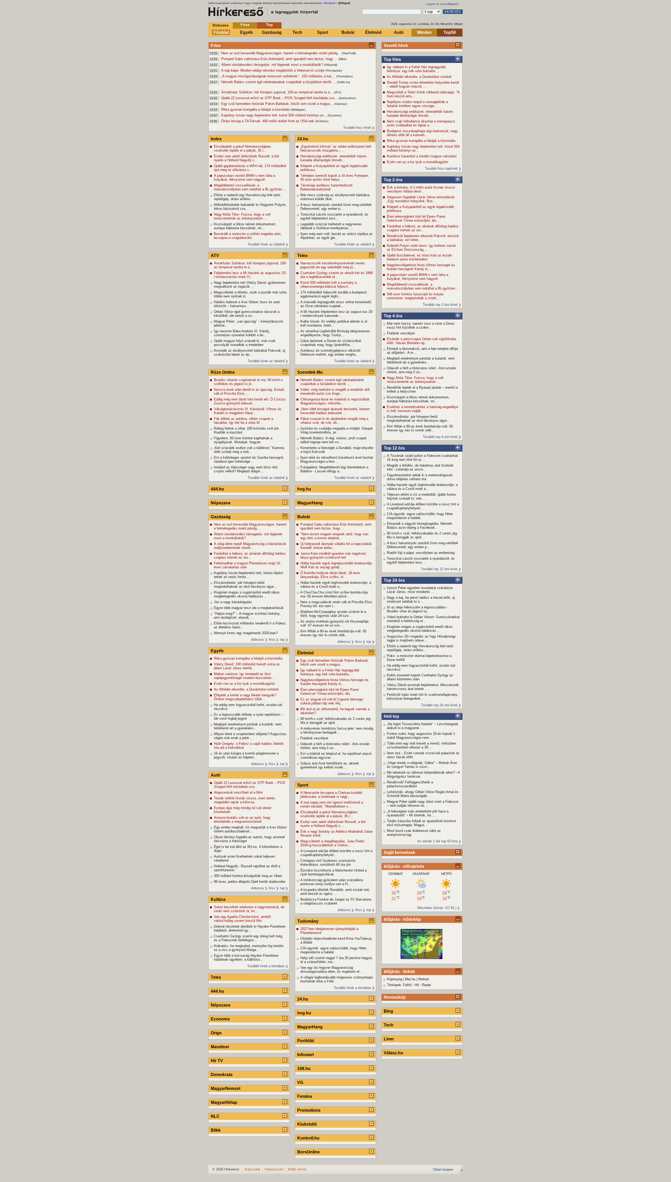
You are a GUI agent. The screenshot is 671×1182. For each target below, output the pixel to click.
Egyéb (246, 32)
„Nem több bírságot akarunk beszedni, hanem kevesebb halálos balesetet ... (335, 411)
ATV (215, 255)
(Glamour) (340, 103)
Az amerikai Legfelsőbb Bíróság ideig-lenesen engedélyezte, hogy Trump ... (335, 333)
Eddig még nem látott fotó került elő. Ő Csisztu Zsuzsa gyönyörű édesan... (249, 401)
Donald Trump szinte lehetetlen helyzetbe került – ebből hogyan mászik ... (423, 84)
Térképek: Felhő (399, 985)
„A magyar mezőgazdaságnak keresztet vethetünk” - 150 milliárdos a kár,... (278, 76)
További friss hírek (357, 128)
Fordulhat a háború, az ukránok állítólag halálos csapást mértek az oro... (423, 228)
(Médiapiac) (298, 109)
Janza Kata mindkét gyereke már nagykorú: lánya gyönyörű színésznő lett (333, 555)
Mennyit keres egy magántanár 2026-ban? (246, 633)
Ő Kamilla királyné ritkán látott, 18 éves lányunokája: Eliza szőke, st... (330, 575)
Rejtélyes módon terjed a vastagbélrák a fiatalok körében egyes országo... (417, 104)
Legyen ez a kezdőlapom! (442, 4)
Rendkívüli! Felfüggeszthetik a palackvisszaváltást (410, 784)
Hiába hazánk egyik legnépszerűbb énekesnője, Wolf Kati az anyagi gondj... (336, 565)
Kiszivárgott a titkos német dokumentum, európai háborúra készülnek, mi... (418, 399)
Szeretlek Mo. (310, 372)
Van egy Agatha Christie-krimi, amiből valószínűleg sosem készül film (242, 919)
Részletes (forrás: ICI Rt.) (436, 908)
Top (269, 25)
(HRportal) (330, 64)
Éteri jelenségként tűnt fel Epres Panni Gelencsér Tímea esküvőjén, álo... (416, 218)
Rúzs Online (223, 372)
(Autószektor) (347, 98)
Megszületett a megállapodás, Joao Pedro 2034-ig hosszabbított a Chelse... (332, 843)
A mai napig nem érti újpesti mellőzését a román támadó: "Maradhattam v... (331, 804)
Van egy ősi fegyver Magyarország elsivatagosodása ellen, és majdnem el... (331, 970)
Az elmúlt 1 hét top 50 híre (437, 841)
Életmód (373, 32)
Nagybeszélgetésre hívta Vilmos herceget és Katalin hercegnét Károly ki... (421, 267)
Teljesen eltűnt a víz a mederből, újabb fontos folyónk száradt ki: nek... (421, 496)
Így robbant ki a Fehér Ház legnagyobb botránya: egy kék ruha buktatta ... (416, 69)
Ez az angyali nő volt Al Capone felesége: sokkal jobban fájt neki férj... (332, 701)
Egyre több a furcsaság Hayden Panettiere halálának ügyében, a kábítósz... (246, 957)
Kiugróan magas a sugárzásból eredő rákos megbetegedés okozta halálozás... (420, 629)
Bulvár (348, 32)
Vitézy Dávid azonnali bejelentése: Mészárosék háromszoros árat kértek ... (423, 687)
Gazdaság (272, 32)
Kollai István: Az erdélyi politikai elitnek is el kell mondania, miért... (333, 323)
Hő (417, 985)
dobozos (257, 639)
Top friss (392, 59)
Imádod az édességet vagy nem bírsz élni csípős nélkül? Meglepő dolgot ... (246, 469)
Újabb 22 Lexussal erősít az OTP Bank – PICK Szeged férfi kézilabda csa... (279, 98)
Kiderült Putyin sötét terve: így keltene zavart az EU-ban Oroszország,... (421, 248)
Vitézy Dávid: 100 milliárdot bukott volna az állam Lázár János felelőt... (247, 666)
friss (272, 639)
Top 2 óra (393, 180)
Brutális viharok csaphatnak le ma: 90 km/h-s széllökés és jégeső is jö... (248, 382)
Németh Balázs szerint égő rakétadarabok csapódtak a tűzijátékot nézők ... (279, 82)
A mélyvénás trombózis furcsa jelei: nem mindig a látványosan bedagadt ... (336, 730)
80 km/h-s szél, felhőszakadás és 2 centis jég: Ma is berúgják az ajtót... (422, 535)
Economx (220, 1019)
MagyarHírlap (224, 1102)
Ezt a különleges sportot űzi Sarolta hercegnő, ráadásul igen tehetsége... (249, 459)
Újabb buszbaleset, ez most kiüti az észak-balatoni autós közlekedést (420, 257)
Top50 (449, 32)
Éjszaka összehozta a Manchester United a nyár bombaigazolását (333, 872)
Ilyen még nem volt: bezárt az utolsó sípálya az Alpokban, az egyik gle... (336, 236)
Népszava (220, 503)
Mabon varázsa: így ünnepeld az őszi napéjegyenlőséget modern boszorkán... (244, 676)
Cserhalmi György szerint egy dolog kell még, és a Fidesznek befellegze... (248, 938)
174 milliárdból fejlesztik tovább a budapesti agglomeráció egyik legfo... (333, 294)
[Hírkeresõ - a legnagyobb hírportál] (263, 12)
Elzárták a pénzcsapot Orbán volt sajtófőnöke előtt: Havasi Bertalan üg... (421, 341)
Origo (216, 1033)
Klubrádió (307, 1124)
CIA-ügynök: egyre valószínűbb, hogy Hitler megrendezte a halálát (420, 516)
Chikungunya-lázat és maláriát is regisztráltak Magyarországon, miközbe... (335, 401)
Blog (388, 1011)
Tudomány (307, 921)
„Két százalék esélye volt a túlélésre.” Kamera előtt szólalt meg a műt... (249, 450)
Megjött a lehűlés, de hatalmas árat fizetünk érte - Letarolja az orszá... (420, 467)
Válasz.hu (393, 1053)
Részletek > (331, 3)
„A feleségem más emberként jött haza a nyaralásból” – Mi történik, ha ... (417, 813)
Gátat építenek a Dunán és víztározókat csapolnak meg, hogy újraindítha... (330, 343)
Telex (216, 977)
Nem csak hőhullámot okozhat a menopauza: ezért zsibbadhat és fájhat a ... (421, 123)
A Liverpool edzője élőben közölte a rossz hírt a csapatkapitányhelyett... (423, 506)
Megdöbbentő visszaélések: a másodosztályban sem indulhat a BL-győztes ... (423, 286)
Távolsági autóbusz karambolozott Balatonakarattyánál (326, 187)
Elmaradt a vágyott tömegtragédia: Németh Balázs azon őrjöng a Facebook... (419, 526)
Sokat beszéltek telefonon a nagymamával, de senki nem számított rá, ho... (249, 909)
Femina (304, 1096)
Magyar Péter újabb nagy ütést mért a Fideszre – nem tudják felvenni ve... (422, 803)
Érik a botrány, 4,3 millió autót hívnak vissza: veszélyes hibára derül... (421, 189)
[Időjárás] (421, 958)
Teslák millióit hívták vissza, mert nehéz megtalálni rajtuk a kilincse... (244, 800)
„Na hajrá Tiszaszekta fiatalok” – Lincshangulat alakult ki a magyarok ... (422, 726)
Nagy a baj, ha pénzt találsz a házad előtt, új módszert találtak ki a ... (421, 599)
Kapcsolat (252, 1169)
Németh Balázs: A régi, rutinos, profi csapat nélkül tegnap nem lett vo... (333, 440)
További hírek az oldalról (266, 244)
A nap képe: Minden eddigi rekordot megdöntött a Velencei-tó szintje (273, 70)
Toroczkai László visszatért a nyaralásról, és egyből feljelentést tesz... (421, 560)
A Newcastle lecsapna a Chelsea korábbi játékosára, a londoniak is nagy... (331, 795)
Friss (245, 25)
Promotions (309, 1110)
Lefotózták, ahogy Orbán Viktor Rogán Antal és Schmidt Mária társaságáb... (422, 794)
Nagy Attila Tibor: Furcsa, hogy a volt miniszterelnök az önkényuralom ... (415, 380)
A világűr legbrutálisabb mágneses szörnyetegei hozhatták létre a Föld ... (336, 979)
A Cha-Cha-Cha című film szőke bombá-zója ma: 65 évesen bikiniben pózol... (334, 594)
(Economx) (335, 115)
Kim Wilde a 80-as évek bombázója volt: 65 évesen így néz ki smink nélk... (420, 428)
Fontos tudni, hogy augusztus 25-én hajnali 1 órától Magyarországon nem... (421, 736)
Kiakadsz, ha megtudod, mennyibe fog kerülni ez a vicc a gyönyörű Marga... (248, 948)
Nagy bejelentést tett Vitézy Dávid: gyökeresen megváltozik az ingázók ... (249, 284)
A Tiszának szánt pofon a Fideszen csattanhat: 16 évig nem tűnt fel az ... (423, 458)
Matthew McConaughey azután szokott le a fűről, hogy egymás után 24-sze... (333, 614)
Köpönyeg (394, 979)
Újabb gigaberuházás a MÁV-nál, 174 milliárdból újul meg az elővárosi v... (250, 168)
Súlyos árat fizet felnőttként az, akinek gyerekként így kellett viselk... (329, 765)
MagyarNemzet (225, 1088)
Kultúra (218, 899)
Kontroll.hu (308, 1138)
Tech (297, 32)
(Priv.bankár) (334, 70)
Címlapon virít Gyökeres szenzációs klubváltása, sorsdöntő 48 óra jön (328, 863)
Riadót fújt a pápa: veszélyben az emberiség (420, 553)
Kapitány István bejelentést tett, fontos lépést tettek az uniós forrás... (248, 575)
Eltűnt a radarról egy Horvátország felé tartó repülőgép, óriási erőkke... (420, 648)
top (282, 639)
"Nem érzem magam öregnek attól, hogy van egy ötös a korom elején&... (334, 536)
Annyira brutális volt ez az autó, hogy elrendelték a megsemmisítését (242, 819)
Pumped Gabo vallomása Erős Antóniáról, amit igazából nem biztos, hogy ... (279, 59)
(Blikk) (342, 59)
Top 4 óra (393, 316)
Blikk (216, 1130)
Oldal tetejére (443, 1170)
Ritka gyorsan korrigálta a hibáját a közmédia (256, 109)
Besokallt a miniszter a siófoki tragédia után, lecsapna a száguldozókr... (248, 236)
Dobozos (221, 25)
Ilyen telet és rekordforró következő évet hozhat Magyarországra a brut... (336, 459)
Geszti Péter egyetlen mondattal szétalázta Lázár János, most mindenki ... (420, 590)
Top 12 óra (394, 448)
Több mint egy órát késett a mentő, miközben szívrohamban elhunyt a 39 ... (421, 745)
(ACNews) (321, 121)
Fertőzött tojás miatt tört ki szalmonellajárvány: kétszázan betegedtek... (422, 696)
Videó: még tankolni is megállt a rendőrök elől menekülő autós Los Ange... (335, 391)
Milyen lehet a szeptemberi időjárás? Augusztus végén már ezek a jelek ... (250, 736)
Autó (399, 32)
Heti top (391, 716)
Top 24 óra (394, 580)
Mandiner (220, 1047)
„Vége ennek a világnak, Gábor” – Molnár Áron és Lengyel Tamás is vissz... (422, 765)
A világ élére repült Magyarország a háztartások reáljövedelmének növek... (250, 546)
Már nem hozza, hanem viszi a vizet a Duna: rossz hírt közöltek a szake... (421, 325)
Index (216, 139)
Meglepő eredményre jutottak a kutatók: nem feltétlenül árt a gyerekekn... (421, 360)
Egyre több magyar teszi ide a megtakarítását (248, 608)
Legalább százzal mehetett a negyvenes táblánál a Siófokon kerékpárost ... (331, 226)
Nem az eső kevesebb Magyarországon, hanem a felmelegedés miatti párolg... (281, 53)
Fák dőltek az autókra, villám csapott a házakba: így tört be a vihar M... (243, 421)
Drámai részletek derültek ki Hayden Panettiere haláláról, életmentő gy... (249, 928)
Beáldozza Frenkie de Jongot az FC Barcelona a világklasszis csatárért (335, 901)
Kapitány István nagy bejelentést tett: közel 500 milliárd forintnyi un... (274, 115)
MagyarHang (310, 503)
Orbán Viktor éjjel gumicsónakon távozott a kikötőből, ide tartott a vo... (246, 314)
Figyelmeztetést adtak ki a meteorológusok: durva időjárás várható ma (420, 477)
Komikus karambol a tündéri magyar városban (422, 156)
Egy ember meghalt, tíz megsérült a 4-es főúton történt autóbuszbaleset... (250, 829)
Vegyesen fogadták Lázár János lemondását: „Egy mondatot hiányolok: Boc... (421, 199)
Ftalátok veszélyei (401, 333)
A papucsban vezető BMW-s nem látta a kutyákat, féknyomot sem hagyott (417, 277)
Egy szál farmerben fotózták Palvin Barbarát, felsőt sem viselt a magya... (277, 104)
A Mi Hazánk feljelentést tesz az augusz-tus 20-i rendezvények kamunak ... (336, 314)
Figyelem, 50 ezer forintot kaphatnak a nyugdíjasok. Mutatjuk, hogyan (243, 440)
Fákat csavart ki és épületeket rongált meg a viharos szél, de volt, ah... (334, 421)
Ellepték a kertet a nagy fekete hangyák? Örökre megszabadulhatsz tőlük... (245, 697)
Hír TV (217, 1060)
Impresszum (273, 1169)
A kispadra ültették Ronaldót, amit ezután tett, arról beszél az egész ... (335, 892)
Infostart (305, 1054)
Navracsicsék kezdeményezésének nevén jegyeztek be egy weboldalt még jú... (332, 265)
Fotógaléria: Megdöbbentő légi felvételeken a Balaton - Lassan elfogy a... (334, 469)
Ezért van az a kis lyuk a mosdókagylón (417, 162)
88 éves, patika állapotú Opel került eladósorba (249, 882)
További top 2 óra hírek (440, 305)
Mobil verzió (297, 1169)
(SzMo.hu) (343, 82)
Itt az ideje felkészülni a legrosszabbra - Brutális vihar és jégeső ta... (417, 609)
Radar (426, 985)
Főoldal (221, 32)
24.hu (302, 139)
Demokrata (221, 1074)
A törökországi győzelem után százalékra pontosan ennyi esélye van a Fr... (331, 882)
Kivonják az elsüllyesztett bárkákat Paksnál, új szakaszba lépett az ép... (249, 352)
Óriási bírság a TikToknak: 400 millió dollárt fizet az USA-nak (268, 121)
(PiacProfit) (349, 53)
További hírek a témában (266, 966)
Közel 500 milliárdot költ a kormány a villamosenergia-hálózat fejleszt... (328, 284)
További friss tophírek (441, 168)
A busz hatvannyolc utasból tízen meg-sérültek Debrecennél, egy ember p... (422, 545)
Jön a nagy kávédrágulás (233, 602)
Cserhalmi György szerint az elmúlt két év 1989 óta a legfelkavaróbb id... (336, 275)
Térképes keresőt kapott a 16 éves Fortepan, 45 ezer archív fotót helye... (334, 177)
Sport (322, 32)
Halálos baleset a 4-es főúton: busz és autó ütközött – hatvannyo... (247, 304)
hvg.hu (304, 489)
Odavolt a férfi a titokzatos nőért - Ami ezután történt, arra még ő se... (421, 370)
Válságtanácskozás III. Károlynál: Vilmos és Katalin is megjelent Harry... (248, 411)
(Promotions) (344, 76)
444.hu (217, 489)
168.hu (304, 1068)
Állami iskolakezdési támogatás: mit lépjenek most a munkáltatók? (272, 65)
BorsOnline (308, 1152)
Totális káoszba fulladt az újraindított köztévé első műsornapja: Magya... (421, 823)
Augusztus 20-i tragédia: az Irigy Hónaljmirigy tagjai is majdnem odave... (421, 638)
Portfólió (305, 1041)
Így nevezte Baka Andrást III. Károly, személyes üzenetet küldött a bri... (242, 333)
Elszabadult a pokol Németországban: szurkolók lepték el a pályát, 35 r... (243, 148)
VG (300, 1082)
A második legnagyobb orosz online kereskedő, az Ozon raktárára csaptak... (336, 304)
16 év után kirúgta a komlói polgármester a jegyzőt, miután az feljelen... (246, 755)
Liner (389, 1039)
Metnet (423, 979)
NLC (215, 1116)
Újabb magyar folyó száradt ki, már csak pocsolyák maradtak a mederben (244, 343)
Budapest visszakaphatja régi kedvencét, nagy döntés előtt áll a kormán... (422, 133)
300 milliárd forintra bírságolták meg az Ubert (248, 876)
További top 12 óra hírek (439, 569)
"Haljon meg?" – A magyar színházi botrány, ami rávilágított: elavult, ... (247, 615)
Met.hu (410, 979)
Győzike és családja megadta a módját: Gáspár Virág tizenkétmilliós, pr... (336, 430)
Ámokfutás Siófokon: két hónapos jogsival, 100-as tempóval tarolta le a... (277, 92)
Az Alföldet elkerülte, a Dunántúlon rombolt (419, 77)
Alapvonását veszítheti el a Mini (238, 792)
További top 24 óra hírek (439, 705)
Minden (424, 32)
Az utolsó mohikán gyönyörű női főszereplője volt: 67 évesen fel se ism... (334, 623)
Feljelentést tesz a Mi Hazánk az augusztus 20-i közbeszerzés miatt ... (250, 275)
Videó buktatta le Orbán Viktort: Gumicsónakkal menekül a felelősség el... (423, 619)
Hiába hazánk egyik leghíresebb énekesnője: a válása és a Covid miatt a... (422, 487)
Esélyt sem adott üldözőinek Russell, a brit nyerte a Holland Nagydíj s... (246, 158)
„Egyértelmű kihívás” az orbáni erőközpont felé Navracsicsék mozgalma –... (335, 148)
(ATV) (337, 92)
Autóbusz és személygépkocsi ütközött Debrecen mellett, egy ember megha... (330, 352)
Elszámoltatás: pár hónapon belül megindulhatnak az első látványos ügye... (418, 418)
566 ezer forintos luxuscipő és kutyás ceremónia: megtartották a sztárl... (415, 296)
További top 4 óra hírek (440, 437)
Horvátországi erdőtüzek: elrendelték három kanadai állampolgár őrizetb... (420, 113)
